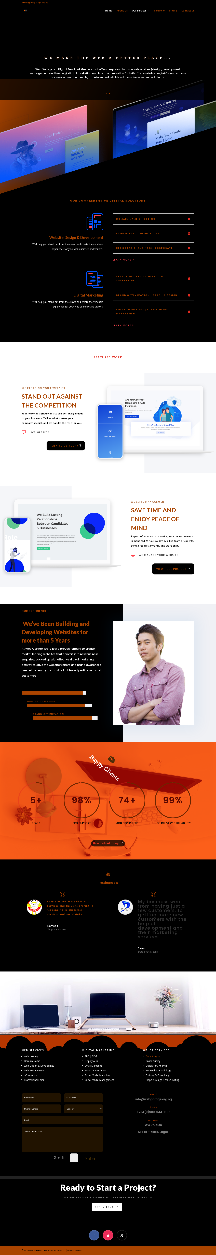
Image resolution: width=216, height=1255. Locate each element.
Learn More (122, 259)
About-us (122, 10)
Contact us (187, 10)
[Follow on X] (122, 1235)
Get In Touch (105, 1207)
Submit (92, 1158)
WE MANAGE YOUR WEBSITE (159, 555)
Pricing (173, 10)
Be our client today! (106, 843)
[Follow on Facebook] (94, 1235)
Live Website (39, 432)
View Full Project (171, 569)
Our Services (139, 10)
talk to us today (64, 445)
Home (108, 10)
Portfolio (159, 10)
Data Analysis (152, 1056)
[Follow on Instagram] (108, 1235)
